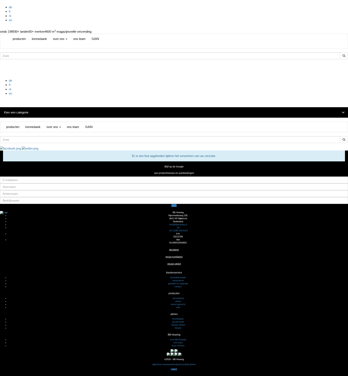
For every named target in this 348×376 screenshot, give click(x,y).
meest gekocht (178, 304)
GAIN (95, 39)
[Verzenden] (174, 205)
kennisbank (39, 39)
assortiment (178, 298)
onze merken (178, 345)
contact (178, 286)
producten (19, 39)
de (10, 7)
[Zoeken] (344, 55)
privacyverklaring (174, 257)
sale (178, 307)
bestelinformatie (178, 277)
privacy (180, 364)
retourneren (178, 280)
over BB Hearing (178, 339)
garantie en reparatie (178, 283)
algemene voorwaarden (163, 364)
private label (178, 322)
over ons (59, 39)
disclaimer (174, 249)
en (10, 20)
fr (10, 11)
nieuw (178, 301)
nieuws (178, 328)
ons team (79, 39)
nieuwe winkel (174, 264)
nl (10, 16)
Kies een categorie (16, 112)
